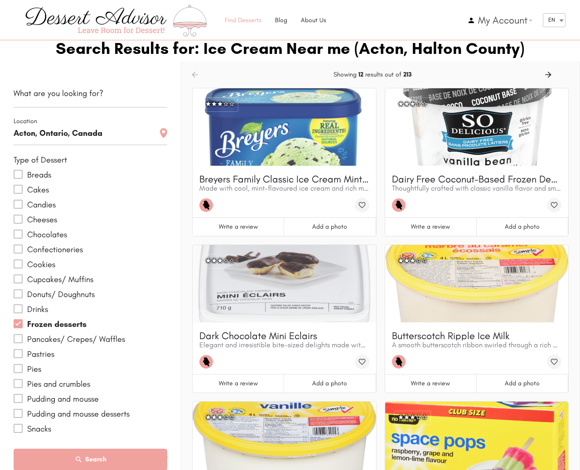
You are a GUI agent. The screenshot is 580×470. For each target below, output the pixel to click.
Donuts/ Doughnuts (61, 294)
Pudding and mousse (63, 399)
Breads (39, 175)
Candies (41, 205)
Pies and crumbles (58, 384)
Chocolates (47, 235)
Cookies (41, 264)
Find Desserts (243, 20)
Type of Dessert (40, 160)
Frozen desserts (57, 324)
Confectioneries (55, 249)
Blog (281, 20)
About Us (313, 20)
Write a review (238, 226)
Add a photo (329, 226)
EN (551, 19)
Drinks (37, 309)
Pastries (40, 354)
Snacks (39, 429)
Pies (34, 369)
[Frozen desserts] (208, 205)
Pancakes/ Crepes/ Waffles (76, 339)
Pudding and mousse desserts (78, 414)
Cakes (38, 190)
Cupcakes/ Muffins (60, 279)
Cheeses (42, 220)
